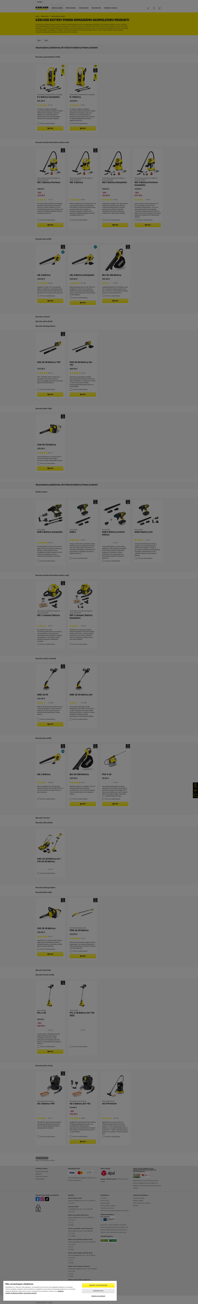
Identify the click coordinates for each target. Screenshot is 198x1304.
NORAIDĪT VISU (98, 1291)
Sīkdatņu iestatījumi (98, 1296)
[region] (60, 1291)
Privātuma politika (17, 1293)
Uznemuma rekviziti (30, 1293)
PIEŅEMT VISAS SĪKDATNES (98, 1285)
